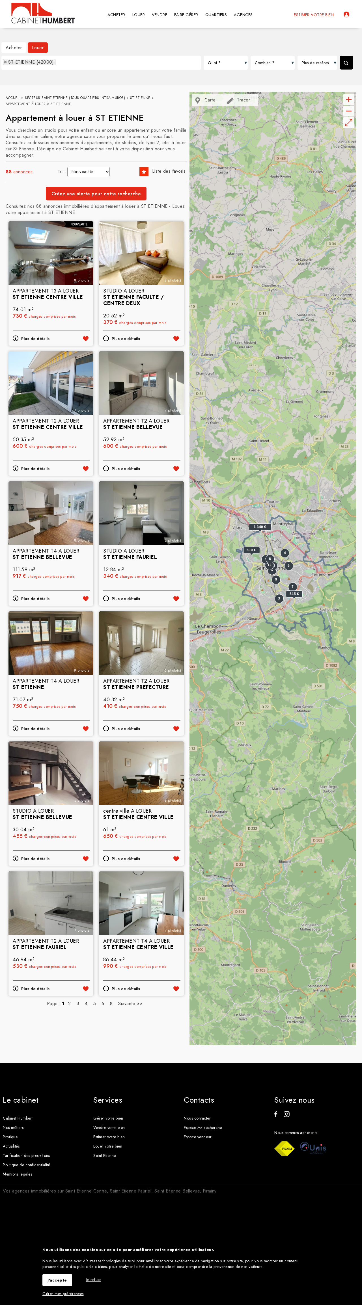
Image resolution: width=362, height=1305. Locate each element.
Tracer (243, 100)
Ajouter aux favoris (85, 338)
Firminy (210, 1191)
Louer (38, 47)
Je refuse (94, 1279)
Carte (209, 100)
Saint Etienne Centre (86, 1191)
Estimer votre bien (314, 15)
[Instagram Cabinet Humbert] (287, 1115)
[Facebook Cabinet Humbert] (275, 1115)
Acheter (14, 47)
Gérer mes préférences (63, 1294)
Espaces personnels (346, 14)
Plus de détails (35, 338)
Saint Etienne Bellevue (177, 1191)
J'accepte (57, 1280)
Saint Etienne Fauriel (131, 1191)
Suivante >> (130, 1003)
